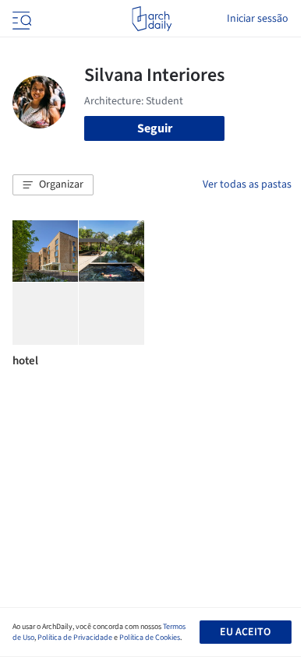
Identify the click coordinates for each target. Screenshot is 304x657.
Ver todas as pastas (247, 184)
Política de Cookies (149, 637)
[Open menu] (20, 19)
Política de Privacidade (74, 637)
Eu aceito (245, 632)
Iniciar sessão (257, 18)
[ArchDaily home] (151, 18)
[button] (53, 185)
